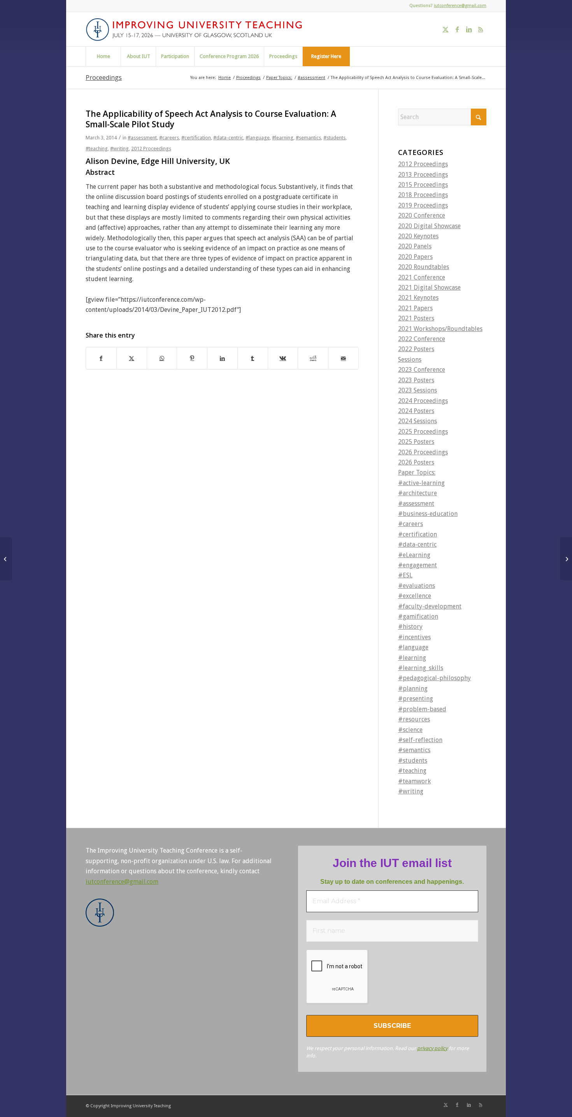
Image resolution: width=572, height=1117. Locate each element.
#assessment (142, 138)
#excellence (414, 596)
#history (410, 626)
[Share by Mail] (343, 358)
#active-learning (421, 483)
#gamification (418, 616)
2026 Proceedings (423, 452)
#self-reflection (420, 740)
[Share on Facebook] (101, 358)
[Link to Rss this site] (480, 29)
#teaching (97, 148)
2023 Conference (421, 369)
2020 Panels (415, 246)
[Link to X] (445, 29)
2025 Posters (416, 441)
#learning (282, 138)
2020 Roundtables (423, 267)
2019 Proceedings (423, 205)
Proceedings (104, 77)
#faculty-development (429, 606)
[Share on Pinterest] (192, 358)
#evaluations (416, 585)
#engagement (417, 565)
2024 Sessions (417, 421)
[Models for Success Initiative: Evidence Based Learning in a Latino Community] (6, 558)
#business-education (428, 513)
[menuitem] (103, 56)
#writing (119, 148)
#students (334, 138)
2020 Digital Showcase (429, 226)
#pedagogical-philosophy (434, 678)
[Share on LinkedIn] (222, 358)
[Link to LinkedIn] (469, 29)
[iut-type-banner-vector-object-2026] (197, 29)
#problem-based (422, 709)
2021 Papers (415, 308)
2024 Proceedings (423, 401)
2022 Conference (421, 339)
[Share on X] (132, 358)
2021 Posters (416, 318)
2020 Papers (415, 256)
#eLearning (414, 555)
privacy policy (432, 1048)
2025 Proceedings (423, 431)
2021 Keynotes (418, 297)
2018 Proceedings (423, 195)
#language (258, 138)
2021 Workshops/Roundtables (440, 328)
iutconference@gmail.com (460, 5)
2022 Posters (416, 349)
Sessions (409, 359)
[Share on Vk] (283, 358)
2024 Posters (416, 411)
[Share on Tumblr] (253, 358)
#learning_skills (420, 668)
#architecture (417, 493)
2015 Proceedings (423, 184)
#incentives (414, 637)
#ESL (405, 575)
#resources (414, 719)
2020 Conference (421, 215)
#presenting (415, 698)
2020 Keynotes (418, 236)
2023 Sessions (417, 390)
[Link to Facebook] (457, 29)
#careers (169, 138)
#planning (413, 688)
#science (410, 730)
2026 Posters (416, 462)
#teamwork (414, 781)
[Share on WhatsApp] (162, 358)
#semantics (308, 138)
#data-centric (228, 138)
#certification (196, 138)
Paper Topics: (416, 472)
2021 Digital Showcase (429, 287)
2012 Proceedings (151, 148)
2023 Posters (416, 380)
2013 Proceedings (423, 174)
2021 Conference (421, 277)
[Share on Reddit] (313, 358)
